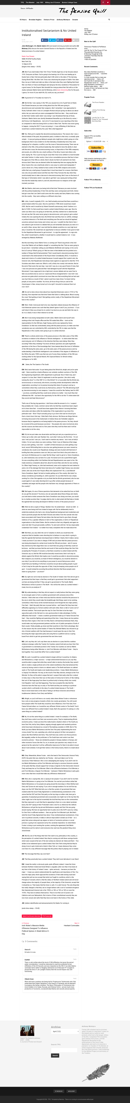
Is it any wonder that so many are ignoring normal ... (95, 78)
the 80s (86, 1037)
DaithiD (27, 960)
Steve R (27, 950)
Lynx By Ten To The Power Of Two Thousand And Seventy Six (95, 51)
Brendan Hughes (35, 20)
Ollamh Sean (29, 979)
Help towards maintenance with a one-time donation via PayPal (95, 159)
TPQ (22, 2)
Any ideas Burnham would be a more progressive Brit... (94, 73)
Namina (61, 1099)
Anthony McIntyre (63, 20)
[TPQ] (75, 15)
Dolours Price (49, 20)
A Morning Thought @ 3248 (93, 54)
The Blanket (30, 2)
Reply (74, 949)
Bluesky (98, 180)
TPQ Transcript (46, 916)
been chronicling (62, 90)
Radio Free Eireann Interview (31, 916)
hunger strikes (103, 1035)
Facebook (98, 188)
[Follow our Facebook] (103, 2)
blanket (86, 1033)
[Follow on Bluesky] (107, 2)
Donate (75, 20)
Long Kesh (97, 1031)
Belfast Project (92, 1051)
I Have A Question (90, 59)
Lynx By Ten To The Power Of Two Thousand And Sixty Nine (100, 119)
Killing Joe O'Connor (52, 2)
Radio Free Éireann (28, 56)
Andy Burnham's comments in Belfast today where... (94, 85)
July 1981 (39, 2)
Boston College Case (69, 2)
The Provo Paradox (98, 102)
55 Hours (23, 20)
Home (86, 29)
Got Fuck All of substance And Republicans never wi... (94, 82)
